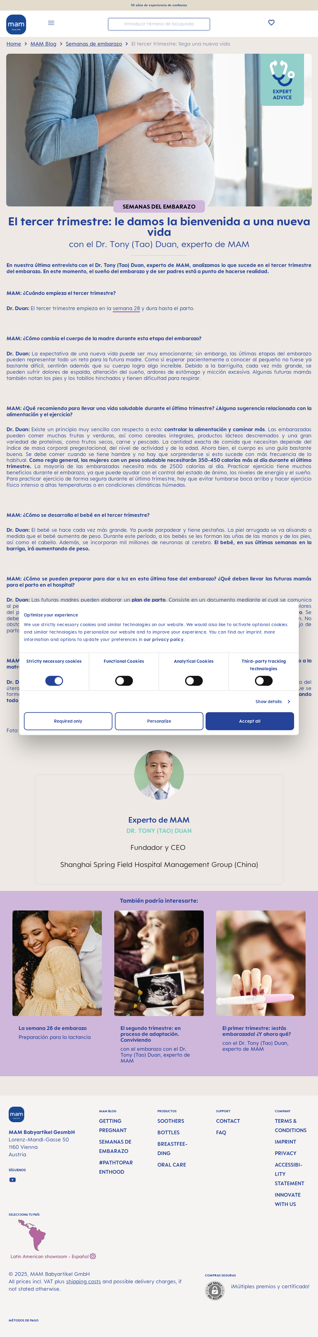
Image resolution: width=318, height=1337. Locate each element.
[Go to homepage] (16, 24)
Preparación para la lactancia (55, 1037)
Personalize (159, 721)
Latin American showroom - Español (50, 1256)
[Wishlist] (271, 22)
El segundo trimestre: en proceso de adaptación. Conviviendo (150, 1034)
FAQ (221, 1132)
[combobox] (159, 24)
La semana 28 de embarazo (53, 1028)
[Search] (203, 23)
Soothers (170, 1121)
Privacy (286, 1153)
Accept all (250, 721)
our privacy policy (164, 639)
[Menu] (51, 23)
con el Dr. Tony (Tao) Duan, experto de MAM (255, 1046)
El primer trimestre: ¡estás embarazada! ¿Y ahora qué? (257, 1031)
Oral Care (171, 1165)
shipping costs (83, 1281)
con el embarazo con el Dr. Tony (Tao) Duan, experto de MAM (155, 1055)
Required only (68, 721)
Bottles (168, 1132)
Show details (269, 701)
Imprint (285, 1142)
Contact (228, 1121)
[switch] (124, 681)
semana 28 (126, 308)
